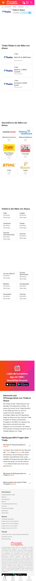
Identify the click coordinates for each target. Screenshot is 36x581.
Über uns (4, 506)
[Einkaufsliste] (27, 2)
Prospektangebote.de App (9, 504)
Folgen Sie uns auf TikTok (9, 528)
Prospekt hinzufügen (8, 508)
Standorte (21, 7)
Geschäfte (8, 7)
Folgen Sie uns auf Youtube (10, 526)
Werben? (4, 497)
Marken (4, 501)
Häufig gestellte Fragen (8, 494)
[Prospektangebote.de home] (13, 2)
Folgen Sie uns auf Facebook (10, 521)
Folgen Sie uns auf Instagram (10, 523)
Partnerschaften (6, 539)
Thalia (14, 7)
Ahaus (5, 446)
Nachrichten (5, 513)
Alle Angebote (6, 499)
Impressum (5, 510)
